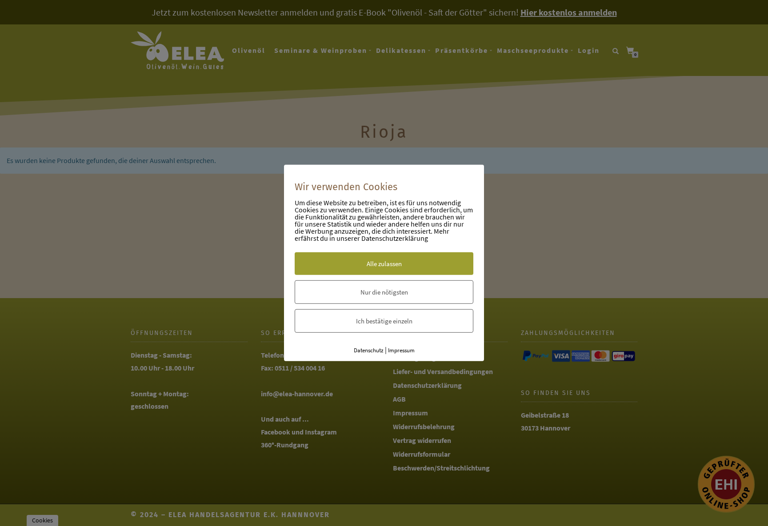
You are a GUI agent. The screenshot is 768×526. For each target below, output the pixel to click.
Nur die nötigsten (384, 291)
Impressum (401, 350)
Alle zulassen (384, 263)
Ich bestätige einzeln (384, 320)
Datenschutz (369, 350)
